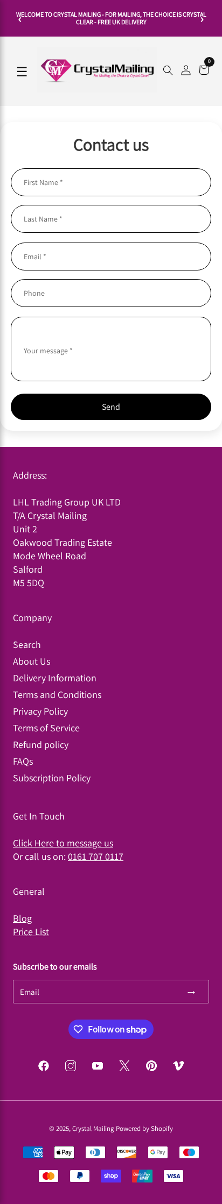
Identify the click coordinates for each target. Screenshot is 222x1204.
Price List (31, 931)
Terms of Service (46, 728)
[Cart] (204, 71)
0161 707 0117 (95, 856)
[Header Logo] (97, 89)
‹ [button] (20, 18)
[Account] (186, 71)
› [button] (202, 18)
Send (111, 406)
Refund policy (40, 744)
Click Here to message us (63, 843)
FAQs (23, 761)
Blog (22, 918)
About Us (31, 661)
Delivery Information (54, 678)
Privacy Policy (40, 711)
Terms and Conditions (57, 694)
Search (27, 644)
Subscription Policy (52, 778)
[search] (168, 71)
